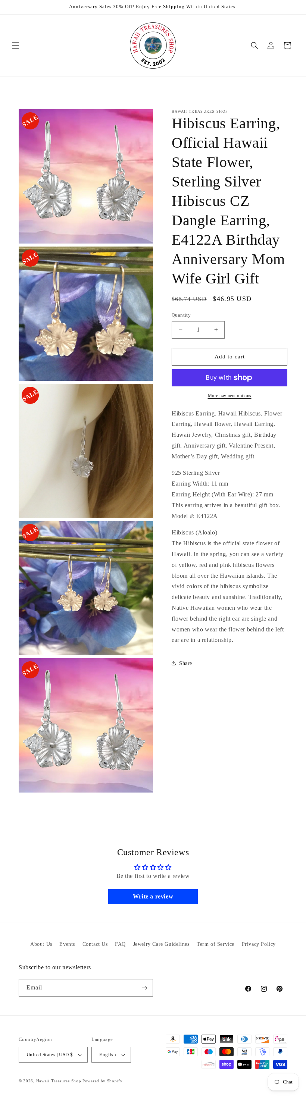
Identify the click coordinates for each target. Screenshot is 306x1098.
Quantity (181, 315)
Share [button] (185, 663)
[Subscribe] (144, 988)
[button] (15, 45)
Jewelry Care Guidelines (161, 944)
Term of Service (215, 944)
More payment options (230, 395)
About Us (41, 944)
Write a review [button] (153, 896)
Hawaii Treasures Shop (58, 1081)
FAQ (120, 944)
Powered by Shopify (102, 1081)
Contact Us (95, 944)
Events (67, 944)
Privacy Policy (259, 944)
